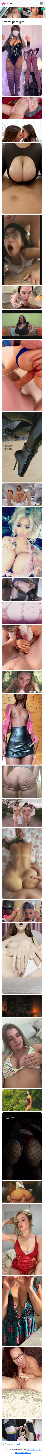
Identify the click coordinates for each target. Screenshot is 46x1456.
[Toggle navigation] (41, 3)
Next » (18, 1444)
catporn (7, 3)
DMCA (28, 1452)
